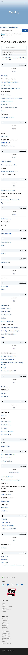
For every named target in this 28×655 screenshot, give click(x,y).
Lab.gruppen (5, 305)
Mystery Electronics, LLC (8, 371)
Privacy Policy (13, 565)
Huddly (3, 253)
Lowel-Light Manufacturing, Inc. (10, 331)
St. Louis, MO (5, 631)
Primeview (4, 428)
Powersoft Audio (6, 421)
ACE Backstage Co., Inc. (8, 79)
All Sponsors (5, 38)
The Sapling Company (7, 525)
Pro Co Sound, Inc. (6, 434)
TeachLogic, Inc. (6, 522)
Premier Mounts (6, 425)
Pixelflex (3, 415)
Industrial (4, 627)
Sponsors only (8, 54)
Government (5, 624)
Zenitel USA (4, 562)
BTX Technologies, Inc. (8, 146)
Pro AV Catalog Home (6, 27)
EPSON (3, 225)
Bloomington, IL (6, 636)
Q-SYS (3, 443)
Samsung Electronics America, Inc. (11, 480)
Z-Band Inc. (4, 556)
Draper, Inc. (4, 196)
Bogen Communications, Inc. (9, 139)
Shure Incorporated (7, 491)
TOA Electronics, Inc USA (8, 529)
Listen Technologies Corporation (10, 327)
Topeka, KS (5, 641)
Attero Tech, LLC (6, 104)
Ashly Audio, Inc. (6, 95)
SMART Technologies (7, 498)
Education (4, 622)
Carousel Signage (6, 161)
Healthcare (5, 625)
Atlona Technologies (7, 101)
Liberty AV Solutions (7, 324)
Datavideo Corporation (8, 190)
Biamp (3, 133)
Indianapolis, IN (6, 638)
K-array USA (4, 286)
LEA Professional (6, 308)
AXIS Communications (7, 117)
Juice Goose (4, 278)
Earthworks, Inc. (6, 219)
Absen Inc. (4, 75)
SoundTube (4, 504)
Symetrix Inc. (5, 511)
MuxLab (3, 368)
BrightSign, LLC (5, 142)
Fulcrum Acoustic (6, 233)
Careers (4, 611)
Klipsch (3, 289)
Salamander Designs (7, 477)
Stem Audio (4, 507)
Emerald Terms (6, 565)
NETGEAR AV (5, 390)
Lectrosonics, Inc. (6, 311)
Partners (4, 608)
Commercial (5, 619)
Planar (3, 418)
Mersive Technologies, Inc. (9, 356)
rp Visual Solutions (6, 461)
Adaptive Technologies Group (10, 82)
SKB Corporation (6, 494)
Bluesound (4, 136)
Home (3, 34)
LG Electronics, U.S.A (7, 321)
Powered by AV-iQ (20, 565)
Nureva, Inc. (4, 396)
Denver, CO (5, 640)
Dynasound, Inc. (6, 203)
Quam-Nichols (5, 446)
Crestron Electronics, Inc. (8, 174)
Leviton (3, 318)
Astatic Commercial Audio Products (11, 98)
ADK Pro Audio (5, 85)
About (3, 603)
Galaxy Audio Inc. (6, 242)
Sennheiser (4, 483)
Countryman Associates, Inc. (9, 171)
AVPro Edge (4, 114)
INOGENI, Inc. (5, 262)
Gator (3, 245)
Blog (3, 604)
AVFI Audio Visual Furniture (9, 107)
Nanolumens (5, 387)
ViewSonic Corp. (6, 544)
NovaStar (4, 393)
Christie (3, 168)
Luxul (2, 337)
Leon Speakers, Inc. (6, 315)
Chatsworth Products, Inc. (9, 165)
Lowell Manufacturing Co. (8, 334)
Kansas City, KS (6, 643)
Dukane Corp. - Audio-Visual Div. (10, 200)
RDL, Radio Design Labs (8, 454)
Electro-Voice (5, 222)
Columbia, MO (6, 633)
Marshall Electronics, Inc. (8, 353)
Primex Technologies (7, 431)
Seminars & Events (7, 606)
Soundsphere (5, 501)
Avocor (3, 111)
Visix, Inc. (4, 547)
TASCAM (4, 519)
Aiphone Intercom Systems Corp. (10, 88)
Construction (5, 620)
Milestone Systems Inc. (8, 359)
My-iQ (16, 27)
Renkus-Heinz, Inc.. (6, 458)
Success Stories (6, 609)
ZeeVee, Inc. (5, 559)
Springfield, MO (6, 635)
